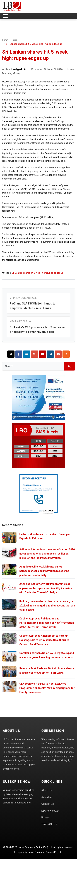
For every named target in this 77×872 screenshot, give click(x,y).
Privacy (45, 817)
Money (17, 73)
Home (5, 40)
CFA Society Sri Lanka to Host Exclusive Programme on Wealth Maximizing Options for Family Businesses (47, 688)
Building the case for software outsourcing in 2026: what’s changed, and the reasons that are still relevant (47, 605)
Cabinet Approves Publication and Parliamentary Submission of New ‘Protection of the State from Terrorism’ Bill (46, 622)
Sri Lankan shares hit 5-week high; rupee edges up (38, 272)
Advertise (46, 797)
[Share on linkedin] (26, 354)
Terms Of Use (49, 824)
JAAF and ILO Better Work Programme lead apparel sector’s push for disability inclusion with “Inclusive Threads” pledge (45, 588)
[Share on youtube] (42, 354)
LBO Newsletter (50, 810)
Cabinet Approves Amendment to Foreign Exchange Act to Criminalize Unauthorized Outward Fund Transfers (44, 640)
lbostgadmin (19, 69)
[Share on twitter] (11, 354)
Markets (6, 73)
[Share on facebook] (18, 354)
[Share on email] (58, 354)
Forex (14, 40)
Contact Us (47, 803)
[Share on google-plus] (34, 354)
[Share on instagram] (50, 354)
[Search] (69, 366)
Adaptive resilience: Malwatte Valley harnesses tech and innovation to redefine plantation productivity (44, 571)
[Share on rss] (66, 354)
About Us (46, 790)
